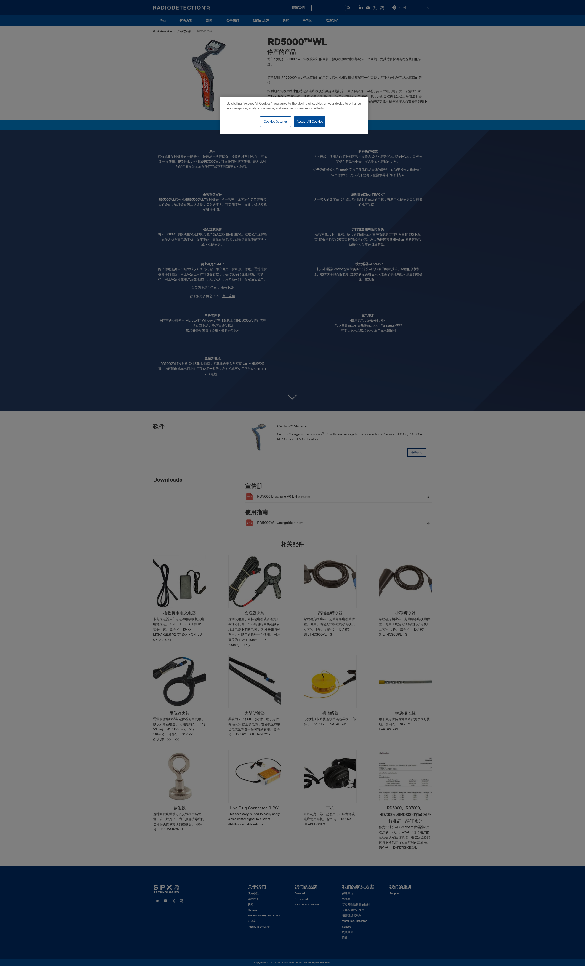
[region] (294, 115)
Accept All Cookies (310, 121)
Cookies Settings (275, 121)
